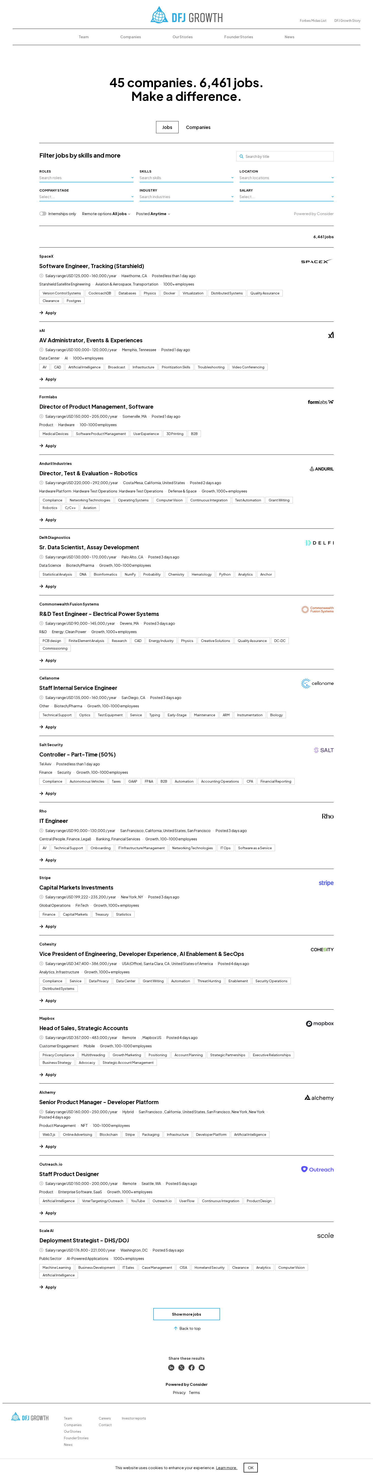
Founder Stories (238, 36)
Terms (194, 1392)
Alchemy (47, 1092)
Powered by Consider (314, 213)
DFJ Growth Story (347, 21)
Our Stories (183, 36)
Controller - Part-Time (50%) (77, 754)
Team (84, 36)
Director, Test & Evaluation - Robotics (88, 473)
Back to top (190, 1328)
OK (250, 1467)
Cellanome (49, 678)
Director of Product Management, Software (96, 406)
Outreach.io (50, 1164)
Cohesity (47, 944)
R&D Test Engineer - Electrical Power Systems (99, 613)
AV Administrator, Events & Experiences (91, 340)
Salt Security (51, 744)
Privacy (179, 1392)
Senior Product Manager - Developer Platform (99, 1102)
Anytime (158, 213)
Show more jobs (186, 1314)
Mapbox (47, 1018)
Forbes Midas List (313, 21)
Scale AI (46, 1230)
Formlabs (48, 396)
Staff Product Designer (69, 1173)
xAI (42, 330)
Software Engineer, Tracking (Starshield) (91, 265)
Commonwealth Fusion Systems (69, 604)
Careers (105, 1418)
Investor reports (134, 1418)
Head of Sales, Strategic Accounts (83, 1028)
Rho (43, 811)
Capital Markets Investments (76, 887)
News (289, 36)
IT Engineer (53, 820)
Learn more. (227, 1467)
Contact (105, 1425)
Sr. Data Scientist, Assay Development (89, 547)
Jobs (167, 127)
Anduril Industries (55, 463)
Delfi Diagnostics (54, 537)
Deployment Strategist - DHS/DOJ (84, 1240)
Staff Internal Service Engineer (78, 687)
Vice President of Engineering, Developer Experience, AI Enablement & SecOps (141, 953)
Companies (130, 36)
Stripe (45, 877)
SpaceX (46, 256)
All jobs (119, 213)
